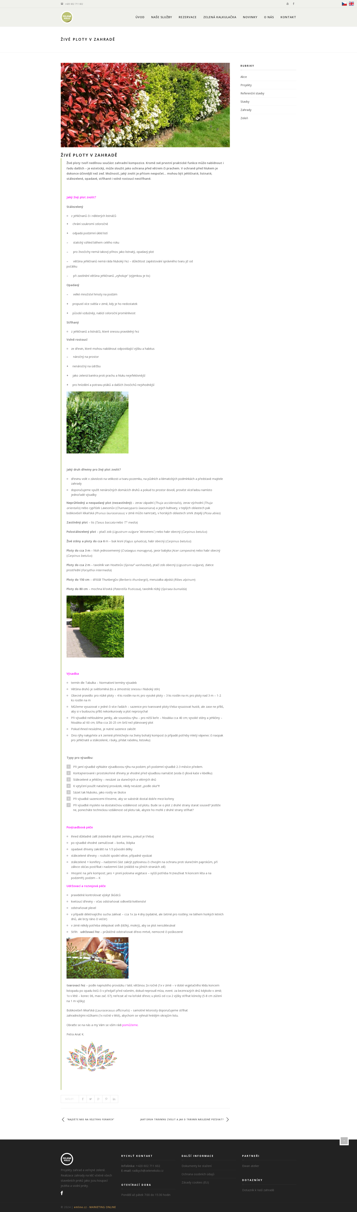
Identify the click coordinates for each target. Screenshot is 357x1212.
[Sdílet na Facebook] (83, 1099)
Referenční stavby (252, 93)
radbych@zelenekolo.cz (147, 1171)
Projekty (246, 85)
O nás (269, 17)
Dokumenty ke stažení (197, 1166)
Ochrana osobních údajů (198, 1174)
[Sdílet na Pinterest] (106, 1099)
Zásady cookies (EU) (195, 1182)
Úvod (140, 17)
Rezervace (188, 17)
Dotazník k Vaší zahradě (258, 1190)
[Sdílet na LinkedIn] (114, 1099)
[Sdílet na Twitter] (91, 1099)
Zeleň (244, 118)
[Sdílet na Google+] (98, 1099)
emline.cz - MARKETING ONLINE (95, 1207)
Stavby (244, 101)
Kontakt (288, 17)
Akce (243, 77)
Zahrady (245, 110)
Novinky (250, 17)
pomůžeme (130, 1025)
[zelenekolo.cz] (67, 17)
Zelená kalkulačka (219, 17)
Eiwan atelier (250, 1166)
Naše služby (161, 17)
